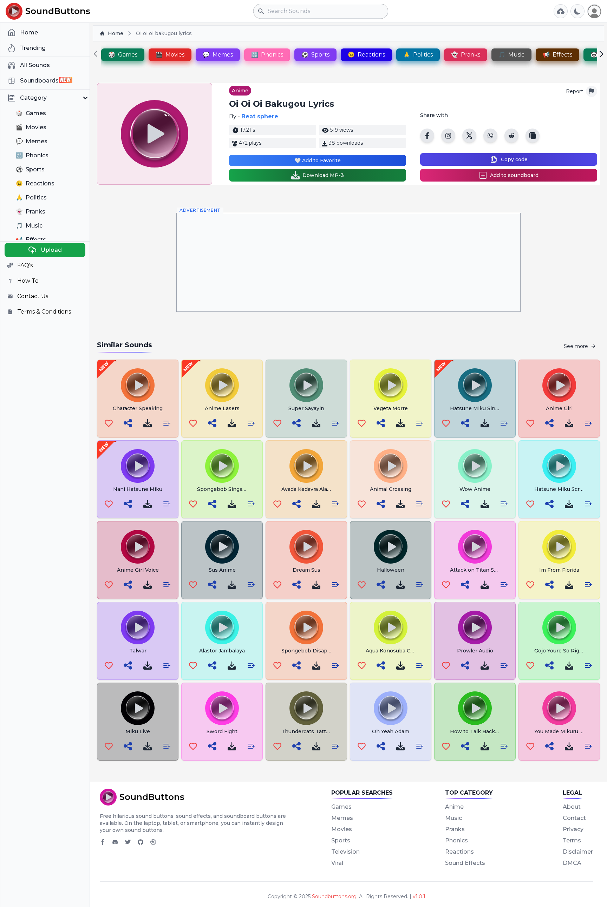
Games (341, 806)
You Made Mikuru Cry (561, 731)
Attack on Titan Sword (478, 570)
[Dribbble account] (153, 842)
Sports (340, 840)
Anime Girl (559, 408)
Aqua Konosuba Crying (394, 651)
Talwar (137, 651)
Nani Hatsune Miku (137, 489)
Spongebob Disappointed (314, 651)
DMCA (572, 863)
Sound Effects (465, 863)
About (572, 806)
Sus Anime (222, 570)
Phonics (456, 840)
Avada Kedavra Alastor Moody (318, 489)
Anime (240, 90)
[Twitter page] (128, 842)
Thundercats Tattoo (306, 731)
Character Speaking (138, 408)
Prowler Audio (475, 651)
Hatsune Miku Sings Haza (482, 408)
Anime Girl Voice (138, 570)
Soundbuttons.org (334, 896)
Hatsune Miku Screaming (566, 489)
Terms (572, 840)
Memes (342, 818)
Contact (574, 818)
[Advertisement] (348, 262)
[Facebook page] (102, 842)
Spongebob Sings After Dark (233, 489)
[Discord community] (115, 842)
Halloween (390, 570)
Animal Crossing (390, 489)
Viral (337, 863)
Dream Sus (306, 570)
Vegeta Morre (390, 408)
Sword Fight (222, 731)
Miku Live (137, 731)
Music (453, 818)
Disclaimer (578, 851)
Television (345, 851)
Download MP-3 (323, 175)
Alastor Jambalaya (222, 651)
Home (115, 33)
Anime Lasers (222, 408)
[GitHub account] (140, 842)
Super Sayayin (306, 408)
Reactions (459, 851)
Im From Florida (559, 570)
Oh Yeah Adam (390, 731)
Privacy (573, 829)
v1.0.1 (419, 896)
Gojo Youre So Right (559, 651)
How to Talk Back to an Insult (488, 731)
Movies (341, 829)
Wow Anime (474, 489)
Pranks (455, 829)
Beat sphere (259, 116)
